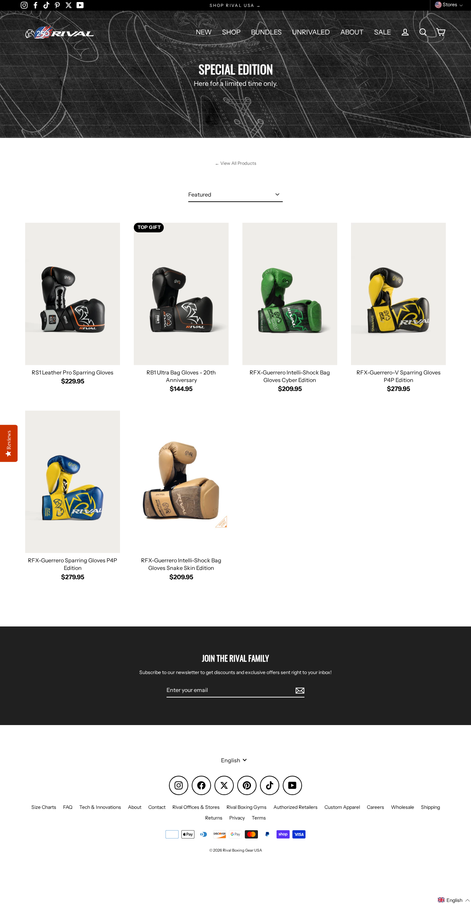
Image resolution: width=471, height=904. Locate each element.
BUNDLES (266, 32)
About (134, 807)
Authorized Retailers (295, 807)
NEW (204, 32)
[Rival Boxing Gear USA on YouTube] (80, 5)
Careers (375, 807)
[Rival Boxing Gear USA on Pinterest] (57, 5)
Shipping (430, 807)
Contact (157, 807)
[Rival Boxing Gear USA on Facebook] (35, 5)
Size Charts (43, 807)
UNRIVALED (311, 32)
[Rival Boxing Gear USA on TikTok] (46, 5)
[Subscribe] (298, 690)
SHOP (231, 32)
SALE (382, 32)
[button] (454, 900)
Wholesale (402, 807)
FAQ (67, 807)
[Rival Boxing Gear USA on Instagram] (24, 5)
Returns (213, 818)
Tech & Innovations (100, 807)
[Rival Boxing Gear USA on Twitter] (68, 5)
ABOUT (352, 32)
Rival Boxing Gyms (247, 807)
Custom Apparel (342, 807)
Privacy (237, 818)
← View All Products (235, 163)
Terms (259, 818)
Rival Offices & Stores (196, 807)
